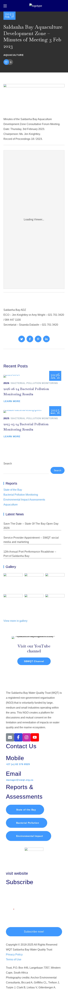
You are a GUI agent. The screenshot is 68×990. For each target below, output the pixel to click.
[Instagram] (26, 737)
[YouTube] (35, 737)
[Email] (10, 737)
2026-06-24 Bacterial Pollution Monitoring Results (26, 391)
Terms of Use (13, 959)
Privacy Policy (14, 954)
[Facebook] (18, 737)
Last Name (40, 895)
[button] (25, 810)
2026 (6, 383)
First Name (12, 895)
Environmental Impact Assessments (24, 499)
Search (7, 463)
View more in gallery (15, 620)
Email (9, 909)
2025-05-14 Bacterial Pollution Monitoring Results (26, 427)
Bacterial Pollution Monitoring (34, 383)
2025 (6, 418)
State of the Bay (12, 489)
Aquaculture (13, 55)
